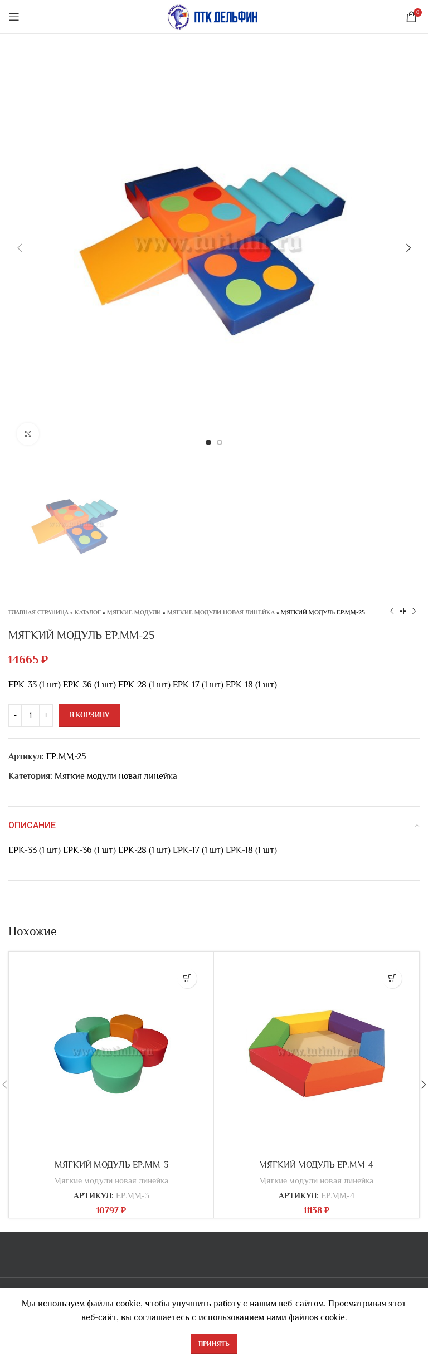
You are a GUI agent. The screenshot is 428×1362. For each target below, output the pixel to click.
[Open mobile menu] (14, 17)
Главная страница (38, 612)
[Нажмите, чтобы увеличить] (28, 434)
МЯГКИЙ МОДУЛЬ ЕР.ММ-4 (316, 1165)
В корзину (89, 715)
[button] (187, 978)
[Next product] (414, 611)
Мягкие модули (134, 612)
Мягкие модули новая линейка (221, 612)
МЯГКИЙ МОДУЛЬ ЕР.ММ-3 (111, 1165)
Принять (214, 1344)
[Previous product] (391, 611)
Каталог (88, 612)
